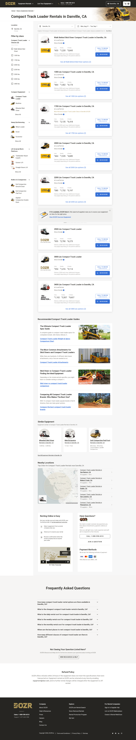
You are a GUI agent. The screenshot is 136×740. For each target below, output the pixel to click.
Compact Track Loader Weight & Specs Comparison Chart (55, 340)
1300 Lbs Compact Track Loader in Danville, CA (74, 72)
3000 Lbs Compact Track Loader (68, 257)
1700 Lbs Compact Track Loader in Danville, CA (74, 106)
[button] (20, 42)
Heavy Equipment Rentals (25, 11)
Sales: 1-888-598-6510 (68, 3)
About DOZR (43, 707)
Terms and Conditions (63, 733)
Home (13, 11)
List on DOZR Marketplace (113, 711)
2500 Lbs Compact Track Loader (68, 229)
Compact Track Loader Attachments (54, 362)
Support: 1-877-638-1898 (66, 4)
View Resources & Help (69, 657)
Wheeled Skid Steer (46, 441)
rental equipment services (59, 522)
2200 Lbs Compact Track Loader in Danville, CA (74, 177)
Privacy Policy (76, 733)
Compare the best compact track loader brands (55, 408)
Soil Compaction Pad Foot (100, 441)
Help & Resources (45, 711)
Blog (40, 722)
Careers (41, 718)
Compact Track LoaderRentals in (91, 471)
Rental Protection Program (78, 714)
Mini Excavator (72, 441)
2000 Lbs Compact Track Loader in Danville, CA (74, 143)
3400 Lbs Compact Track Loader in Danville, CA (74, 284)
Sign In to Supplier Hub (112, 707)
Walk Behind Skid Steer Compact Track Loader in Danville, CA (80, 37)
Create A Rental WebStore (113, 714)
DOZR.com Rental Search (77, 707)
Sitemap (85, 733)
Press (41, 714)
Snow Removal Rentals (76, 711)
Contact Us (43, 725)
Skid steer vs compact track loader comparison (53, 384)
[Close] (110, 210)
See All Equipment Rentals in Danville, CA (50, 455)
